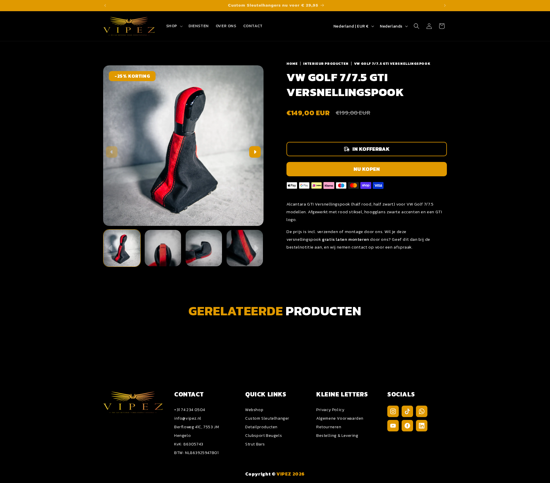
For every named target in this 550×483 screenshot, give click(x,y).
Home (292, 63)
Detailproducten (261, 427)
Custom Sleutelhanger (267, 418)
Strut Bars (255, 444)
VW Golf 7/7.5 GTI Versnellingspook (392, 63)
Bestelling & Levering (337, 436)
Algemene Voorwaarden (340, 418)
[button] (174, 26)
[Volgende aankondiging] (445, 5)
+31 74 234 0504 (189, 410)
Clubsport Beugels (263, 436)
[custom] (393, 411)
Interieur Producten (325, 63)
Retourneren (328, 427)
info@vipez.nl (187, 418)
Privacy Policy (330, 410)
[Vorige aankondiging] (105, 5)
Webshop (254, 410)
